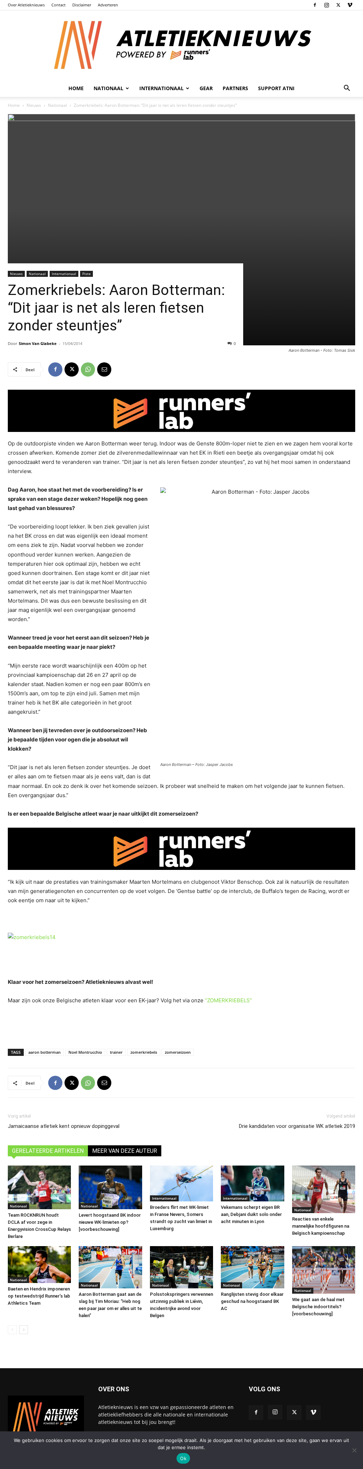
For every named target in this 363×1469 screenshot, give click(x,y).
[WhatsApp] (88, 369)
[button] (346, 89)
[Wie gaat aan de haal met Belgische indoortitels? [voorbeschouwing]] (323, 1270)
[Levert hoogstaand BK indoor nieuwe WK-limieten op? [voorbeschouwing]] (110, 1187)
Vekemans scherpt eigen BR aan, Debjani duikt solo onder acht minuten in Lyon (251, 1214)
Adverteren (108, 4)
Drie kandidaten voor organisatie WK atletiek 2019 (297, 1126)
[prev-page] (12, 1329)
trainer (116, 1052)
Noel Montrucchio (85, 1052)
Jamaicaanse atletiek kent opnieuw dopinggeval (63, 1126)
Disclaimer (81, 4)
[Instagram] (326, 5)
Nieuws (34, 105)
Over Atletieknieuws (26, 4)
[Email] (104, 369)
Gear (206, 88)
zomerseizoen (178, 1052)
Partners (235, 88)
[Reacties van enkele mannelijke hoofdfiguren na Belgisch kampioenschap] (323, 1189)
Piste (86, 273)
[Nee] (354, 1450)
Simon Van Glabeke (38, 343)
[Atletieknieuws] (181, 45)
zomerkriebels (143, 1052)
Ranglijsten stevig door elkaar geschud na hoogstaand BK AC (252, 1301)
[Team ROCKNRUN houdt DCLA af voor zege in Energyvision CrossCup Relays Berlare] (39, 1187)
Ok (183, 1458)
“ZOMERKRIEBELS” (228, 1000)
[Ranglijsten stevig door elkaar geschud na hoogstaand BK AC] (252, 1267)
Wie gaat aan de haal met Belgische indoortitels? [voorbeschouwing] (318, 1306)
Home (76, 88)
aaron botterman (44, 1052)
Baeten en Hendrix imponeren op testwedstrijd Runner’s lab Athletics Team (39, 1296)
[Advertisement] (181, 1025)
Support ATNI (276, 88)
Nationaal (57, 105)
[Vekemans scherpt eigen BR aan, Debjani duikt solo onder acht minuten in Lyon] (252, 1183)
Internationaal (64, 273)
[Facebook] (314, 5)
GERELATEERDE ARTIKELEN (48, 1150)
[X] (338, 5)
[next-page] (23, 1329)
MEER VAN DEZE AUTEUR (124, 1150)
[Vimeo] (350, 5)
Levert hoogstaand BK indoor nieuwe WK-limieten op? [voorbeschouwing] (110, 1222)
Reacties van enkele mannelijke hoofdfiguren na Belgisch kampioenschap (320, 1226)
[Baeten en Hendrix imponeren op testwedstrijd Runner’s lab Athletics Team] (39, 1264)
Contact (58, 4)
